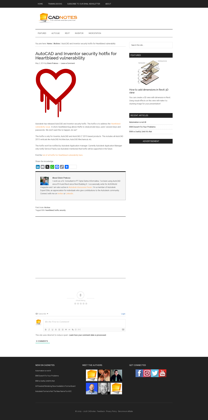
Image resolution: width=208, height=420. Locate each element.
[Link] (72, 329)
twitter (60, 193)
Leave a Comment (68, 63)
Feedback (101, 411)
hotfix (57, 210)
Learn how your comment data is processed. (87, 335)
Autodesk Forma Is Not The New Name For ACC (53, 391)
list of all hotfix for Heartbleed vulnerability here (62, 155)
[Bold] (45, 329)
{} (76, 329)
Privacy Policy (111, 411)
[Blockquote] (66, 329)
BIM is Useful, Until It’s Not (140, 131)
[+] (79, 329)
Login (123, 314)
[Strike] (56, 329)
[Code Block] (69, 329)
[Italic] (49, 329)
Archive (47, 207)
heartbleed (50, 210)
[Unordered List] (62, 329)
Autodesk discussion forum (80, 187)
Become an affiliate (125, 411)
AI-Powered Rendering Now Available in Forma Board (55, 386)
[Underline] (52, 329)
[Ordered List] (59, 329)
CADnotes (58, 18)
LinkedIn (69, 193)
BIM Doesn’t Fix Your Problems (142, 127)
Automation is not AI (137, 122)
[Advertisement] (129, 18)
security (63, 210)
